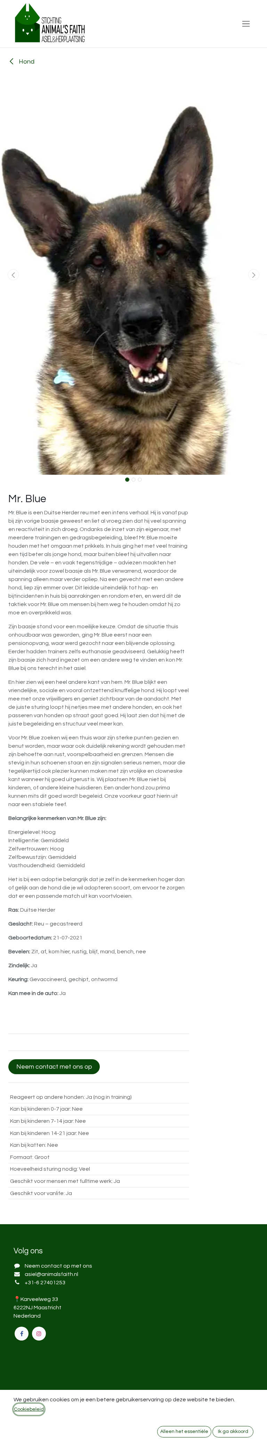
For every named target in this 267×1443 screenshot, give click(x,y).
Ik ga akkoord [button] (233, 1431)
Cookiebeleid (29, 1409)
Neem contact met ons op (54, 1066)
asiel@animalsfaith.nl (51, 1274)
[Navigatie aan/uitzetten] (245, 23)
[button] (13, 274)
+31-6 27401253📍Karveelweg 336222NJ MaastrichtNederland (39, 1299)
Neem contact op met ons (58, 1266)
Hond (25, 61)
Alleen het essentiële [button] (184, 1431)
